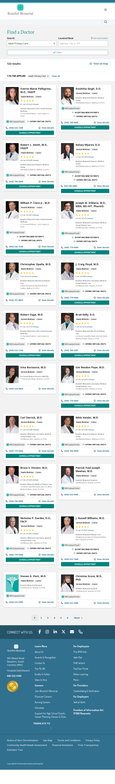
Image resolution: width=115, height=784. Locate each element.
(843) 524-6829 (15, 388)
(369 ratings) (89, 530)
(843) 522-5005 (71, 494)
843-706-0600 (70, 186)
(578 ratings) (87, 326)
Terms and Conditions (69, 740)
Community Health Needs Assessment (27, 745)
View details (47, 127)
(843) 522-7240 (15, 127)
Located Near (66, 38)
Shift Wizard (79, 663)
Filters (59, 52)
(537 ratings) (33, 533)
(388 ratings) (87, 276)
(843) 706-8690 (15, 501)
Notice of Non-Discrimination (22, 740)
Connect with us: (20, 632)
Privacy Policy (93, 740)
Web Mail (77, 657)
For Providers (80, 685)
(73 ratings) (88, 218)
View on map (100, 63)
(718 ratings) (89, 429)
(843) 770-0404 (71, 247)
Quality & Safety (42, 674)
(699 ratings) (89, 379)
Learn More (41, 646)
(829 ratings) (34, 160)
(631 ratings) (33, 480)
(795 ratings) (34, 326)
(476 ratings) (34, 215)
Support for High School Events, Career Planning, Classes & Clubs (50, 715)
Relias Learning (80, 674)
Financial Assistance (62, 745)
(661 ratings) (34, 104)
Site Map (47, 740)
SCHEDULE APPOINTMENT (30, 133)
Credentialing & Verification (86, 691)
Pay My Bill (40, 668)
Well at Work (79, 702)
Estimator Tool (15, 749)
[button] (106, 10)
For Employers (81, 696)
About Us (39, 651)
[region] (57, 353)
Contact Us (40, 663)
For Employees (81, 646)
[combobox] (32, 43)
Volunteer (39, 707)
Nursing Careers (42, 702)
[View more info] (12, 103)
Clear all (56, 76)
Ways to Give (41, 679)
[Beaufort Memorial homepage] (24, 10)
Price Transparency (88, 745)
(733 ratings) (89, 157)
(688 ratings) (34, 429)
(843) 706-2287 (71, 350)
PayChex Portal (80, 668)
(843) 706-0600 (71, 122)
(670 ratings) (32, 276)
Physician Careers (43, 696)
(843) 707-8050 (15, 300)
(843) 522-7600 (71, 559)
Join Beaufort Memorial (46, 691)
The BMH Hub (80, 651)
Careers (39, 685)
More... (76, 679)
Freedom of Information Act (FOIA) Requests (88, 711)
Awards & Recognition (45, 657)
